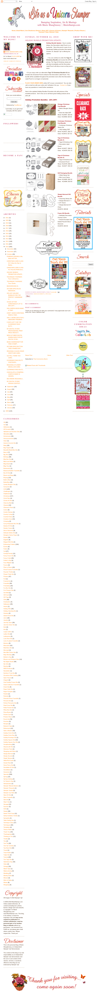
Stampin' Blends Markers (11, 786)
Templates (7, 827)
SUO (5, 809)
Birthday (6, 457)
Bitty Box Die (7, 459)
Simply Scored (8, 756)
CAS (5, 489)
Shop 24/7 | (46, 30)
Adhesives (7, 427)
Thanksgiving (7, 834)
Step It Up (6, 802)
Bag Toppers (7, 447)
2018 (7, 225)
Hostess (6, 613)
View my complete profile (12, 61)
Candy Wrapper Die (9, 484)
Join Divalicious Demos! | (33, 30)
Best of (6, 452)
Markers (6, 643)
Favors (6, 565)
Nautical (6, 666)
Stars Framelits (8, 797)
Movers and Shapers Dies (11, 659)
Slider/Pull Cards (8, 760)
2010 (7, 246)
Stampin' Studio (8, 790)
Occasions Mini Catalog (11, 675)
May (8, 397)
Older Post (69, 355)
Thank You (7, 832)
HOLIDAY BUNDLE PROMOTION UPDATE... (43, 40)
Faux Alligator (8, 562)
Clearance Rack (8, 507)
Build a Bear (7, 480)
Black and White (8, 461)
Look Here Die (8, 638)
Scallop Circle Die (9, 733)
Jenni (5, 618)
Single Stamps (8, 758)
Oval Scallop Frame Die (11, 682)
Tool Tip (6, 843)
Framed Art (7, 581)
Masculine (7, 645)
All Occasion (7, 429)
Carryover (6, 486)
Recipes (6, 723)
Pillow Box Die (8, 710)
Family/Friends (8, 553)
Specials (48, 293)
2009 (7, 411)
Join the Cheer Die (9, 625)
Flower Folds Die (9, 574)
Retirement (7, 728)
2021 (7, 217)
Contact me (63, 85)
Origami (6, 680)
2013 (7, 238)
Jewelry (6, 620)
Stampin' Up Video (9, 792)
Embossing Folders (9, 544)
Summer (6, 806)
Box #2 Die (7, 473)
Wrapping (6, 884)
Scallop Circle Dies (9, 735)
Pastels (6, 694)
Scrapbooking (8, 744)
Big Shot (6, 454)
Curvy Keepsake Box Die (11, 523)
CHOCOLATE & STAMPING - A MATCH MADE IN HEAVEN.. (15, 374)
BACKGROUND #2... (13, 286)
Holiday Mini (7, 608)
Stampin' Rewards (9, 788)
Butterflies (6, 482)
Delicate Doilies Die (9, 533)
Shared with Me (8, 747)
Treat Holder (7, 852)
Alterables (6, 434)
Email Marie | (21, 30)
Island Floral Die (8, 615)
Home (49, 355)
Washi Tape (7, 868)
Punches (6, 721)
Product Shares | (80, 30)
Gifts (5, 599)
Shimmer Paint (8, 749)
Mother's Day (7, 657)
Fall (5, 551)
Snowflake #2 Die (9, 767)
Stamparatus (7, 783)
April (8, 399)
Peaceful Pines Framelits (11, 698)
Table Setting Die (9, 820)
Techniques (7, 825)
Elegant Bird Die (8, 542)
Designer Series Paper (10, 535)
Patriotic (6, 696)
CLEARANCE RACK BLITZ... (15, 369)
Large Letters (8, 631)
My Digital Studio (9, 661)
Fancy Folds (7, 558)
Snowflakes (7, 769)
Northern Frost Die (9, 673)
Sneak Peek (7, 763)
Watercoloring (8, 871)
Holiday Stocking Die (10, 611)
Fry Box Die (7, 588)
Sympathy (6, 818)
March (9, 402)
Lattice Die (7, 634)
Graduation (7, 602)
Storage (6, 804)
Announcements (39, 293)
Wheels (6, 878)
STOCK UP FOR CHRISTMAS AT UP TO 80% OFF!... (14, 304)
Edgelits (6, 539)
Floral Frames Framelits (11, 569)
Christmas (7, 496)
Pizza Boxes (7, 712)
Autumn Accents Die (10, 443)
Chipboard (7, 493)
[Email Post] (58, 292)
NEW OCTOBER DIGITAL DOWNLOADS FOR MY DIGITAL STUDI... (14, 337)
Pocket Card (7, 714)
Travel (5, 850)
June (9, 394)
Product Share (8, 717)
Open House (7, 677)
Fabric (5, 549)
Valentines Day (8, 862)
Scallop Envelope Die (10, 737)
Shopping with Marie (10, 751)
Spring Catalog (8, 779)
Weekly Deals (8, 875)
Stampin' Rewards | (68, 30)
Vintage (6, 866)
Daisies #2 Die (8, 526)
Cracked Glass (8, 516)
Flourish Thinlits (8, 572)
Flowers (6, 576)
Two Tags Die (8, 859)
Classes (6, 505)
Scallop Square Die (9, 740)
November (10, 251)
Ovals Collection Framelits (11, 684)
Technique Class (8, 822)
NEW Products (8, 668)
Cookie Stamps (8, 512)
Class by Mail (7, 503)
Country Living (8, 514)
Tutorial (6, 857)
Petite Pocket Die (9, 707)
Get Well (6, 592)
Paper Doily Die (8, 689)
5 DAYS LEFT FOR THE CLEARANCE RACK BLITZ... (14, 324)
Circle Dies (7, 498)
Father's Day (7, 560)
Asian (5, 441)
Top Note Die (7, 848)
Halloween (7, 604)
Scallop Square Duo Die (11, 742)
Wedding (6, 873)
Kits (5, 629)
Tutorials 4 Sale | (44, 32)
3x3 (5, 424)
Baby (5, 445)
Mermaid (6, 650)
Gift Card (6, 595)
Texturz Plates (8, 829)
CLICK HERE (16, 56)
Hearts (5, 606)
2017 (7, 228)
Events (6, 546)
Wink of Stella (8, 880)
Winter (5, 882)
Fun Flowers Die (8, 590)
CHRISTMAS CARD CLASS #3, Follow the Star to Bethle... (15, 263)
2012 (7, 241)
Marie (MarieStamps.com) (13, 51)
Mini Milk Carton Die (10, 652)
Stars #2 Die (7, 795)
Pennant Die (7, 700)
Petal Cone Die (8, 705)
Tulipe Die (6, 855)
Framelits (6, 583)
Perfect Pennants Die (10, 703)
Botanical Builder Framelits (12, 470)
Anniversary (7, 436)
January (9, 407)
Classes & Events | (56, 30)
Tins (5, 841)
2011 (7, 244)
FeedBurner (18, 105)
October (9, 254)
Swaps (5, 811)
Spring (5, 776)
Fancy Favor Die (8, 555)
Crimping (6, 521)
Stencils (6, 799)
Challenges (7, 491)
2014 (7, 236)
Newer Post (28, 355)
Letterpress (7, 636)
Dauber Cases (8, 528)
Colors (5, 510)
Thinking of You (8, 836)
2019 (7, 223)
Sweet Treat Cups (9, 813)
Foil (5, 579)
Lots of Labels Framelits (11, 641)
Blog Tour (6, 466)
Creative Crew (8, 519)
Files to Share (8, 567)
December (10, 249)
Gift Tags (6, 597)
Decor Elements (8, 530)
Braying (6, 477)
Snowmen (6, 772)
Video (5, 864)
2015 (7, 233)
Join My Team (8, 622)
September (10, 386)
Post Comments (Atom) (41, 359)
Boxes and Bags (8, 475)
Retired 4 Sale (54, 32)
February (10, 405)
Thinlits (6, 839)
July (8, 392)
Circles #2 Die (8, 500)
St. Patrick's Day (8, 781)
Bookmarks (7, 468)
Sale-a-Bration (8, 730)
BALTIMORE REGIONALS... (15, 378)
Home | (14, 30)
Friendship (7, 585)
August (9, 389)
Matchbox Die (8, 648)
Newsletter (7, 671)
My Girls (6, 664)
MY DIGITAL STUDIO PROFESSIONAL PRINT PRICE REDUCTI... (15, 331)
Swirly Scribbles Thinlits (11, 815)
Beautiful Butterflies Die (10, 450)
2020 (7, 220)
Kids (5, 627)
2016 (7, 231)
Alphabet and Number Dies (12, 431)
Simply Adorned (8, 753)
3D (4, 422)
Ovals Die (6, 687)
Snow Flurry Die (8, 765)
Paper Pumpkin (8, 691)
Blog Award (7, 463)
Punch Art (6, 719)
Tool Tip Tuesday (9, 845)
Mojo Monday (8, 654)
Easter (5, 537)
